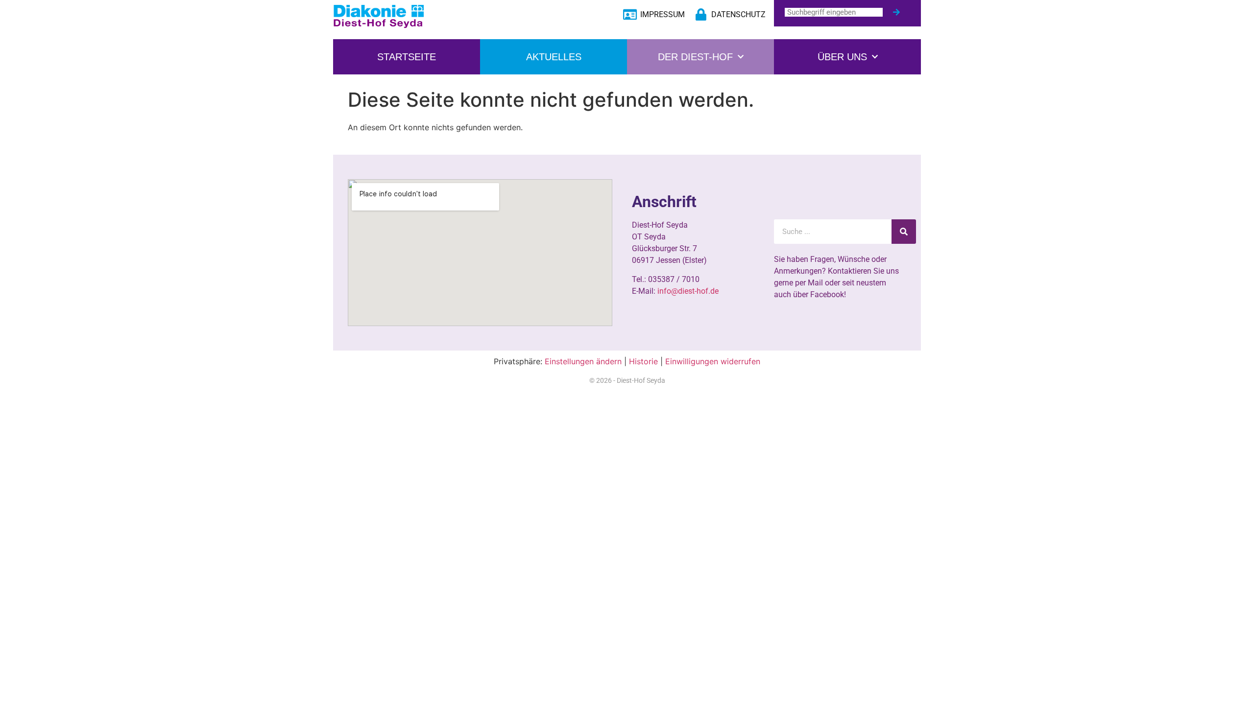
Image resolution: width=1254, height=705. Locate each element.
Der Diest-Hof (695, 56)
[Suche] (896, 12)
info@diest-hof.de (688, 291)
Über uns (842, 56)
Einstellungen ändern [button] (583, 361)
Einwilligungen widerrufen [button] (712, 361)
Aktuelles (553, 56)
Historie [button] (643, 361)
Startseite (406, 56)
